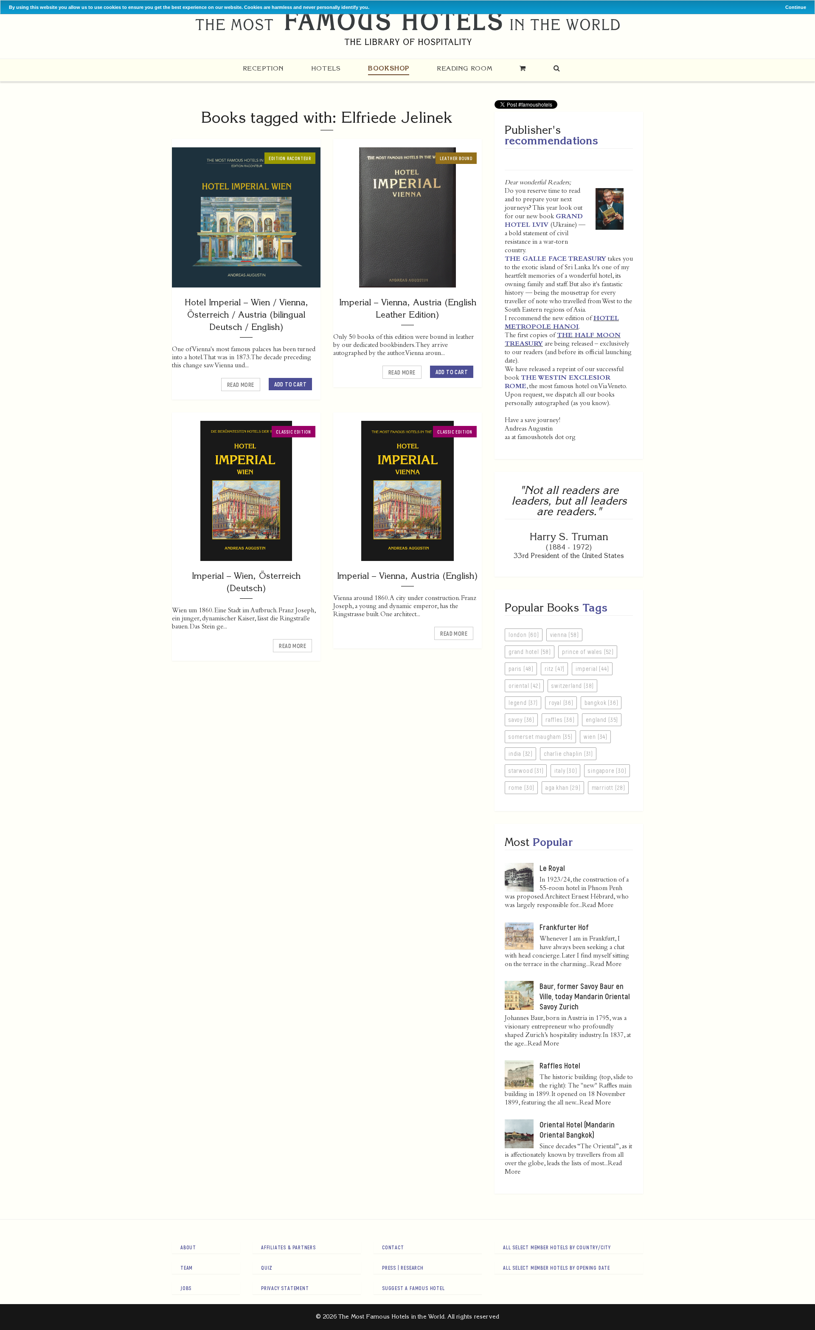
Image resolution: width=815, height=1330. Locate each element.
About (188, 1247)
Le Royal (552, 868)
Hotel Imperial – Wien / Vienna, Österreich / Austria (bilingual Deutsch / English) (246, 314)
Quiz (267, 1268)
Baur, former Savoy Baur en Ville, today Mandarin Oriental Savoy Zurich (585, 996)
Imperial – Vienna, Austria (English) (407, 575)
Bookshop (388, 68)
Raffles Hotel (560, 1065)
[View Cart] (523, 68)
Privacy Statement (285, 1288)
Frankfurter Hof (564, 927)
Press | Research (403, 1268)
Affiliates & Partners (288, 1247)
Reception (263, 68)
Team (186, 1268)
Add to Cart (290, 384)
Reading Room (464, 68)
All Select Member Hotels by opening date (556, 1268)
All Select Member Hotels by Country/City (557, 1247)
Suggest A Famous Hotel (413, 1288)
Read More (240, 384)
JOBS (185, 1288)
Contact (393, 1247)
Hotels (326, 68)
